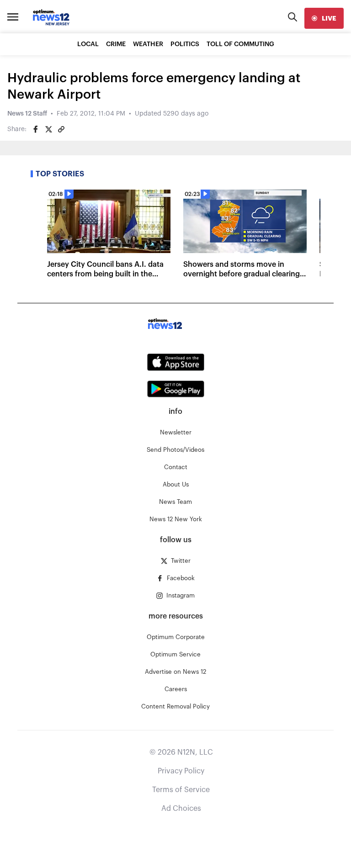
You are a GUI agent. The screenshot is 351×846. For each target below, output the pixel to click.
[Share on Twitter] (48, 129)
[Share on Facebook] (35, 129)
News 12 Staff (27, 114)
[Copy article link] (61, 129)
